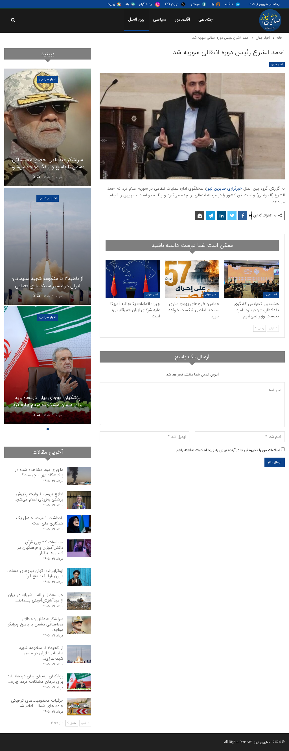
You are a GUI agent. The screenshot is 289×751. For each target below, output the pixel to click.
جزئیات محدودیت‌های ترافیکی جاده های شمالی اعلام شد (37, 703)
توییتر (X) (171, 4)
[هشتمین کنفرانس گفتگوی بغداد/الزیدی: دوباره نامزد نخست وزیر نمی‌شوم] (251, 279)
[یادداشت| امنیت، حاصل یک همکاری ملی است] (79, 524)
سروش (195, 4)
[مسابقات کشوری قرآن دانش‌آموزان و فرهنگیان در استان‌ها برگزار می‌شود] (79, 548)
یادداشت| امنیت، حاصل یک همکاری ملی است (39, 521)
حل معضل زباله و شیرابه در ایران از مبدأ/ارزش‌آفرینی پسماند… (35, 598)
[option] (47, 247)
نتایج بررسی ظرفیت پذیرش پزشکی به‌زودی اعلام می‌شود (39, 497)
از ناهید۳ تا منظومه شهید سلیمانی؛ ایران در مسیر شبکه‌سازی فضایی (48, 282)
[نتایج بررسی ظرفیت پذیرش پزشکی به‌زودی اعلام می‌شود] (79, 500)
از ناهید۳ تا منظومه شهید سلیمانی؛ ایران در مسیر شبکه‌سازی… (41, 653)
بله (127, 4)
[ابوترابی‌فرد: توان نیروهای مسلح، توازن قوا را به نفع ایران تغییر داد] (79, 577)
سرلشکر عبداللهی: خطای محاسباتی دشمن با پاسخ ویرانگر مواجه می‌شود (47, 163)
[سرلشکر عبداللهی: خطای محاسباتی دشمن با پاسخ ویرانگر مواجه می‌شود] (48, 127)
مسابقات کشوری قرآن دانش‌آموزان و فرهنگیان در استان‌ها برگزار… (40, 547)
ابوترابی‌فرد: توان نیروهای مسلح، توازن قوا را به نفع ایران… (35, 573)
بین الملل (136, 19)
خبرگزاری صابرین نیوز (224, 188)
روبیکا (111, 4)
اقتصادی (182, 19)
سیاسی (159, 19)
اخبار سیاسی (47, 79)
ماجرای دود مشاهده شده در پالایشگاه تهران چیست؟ (39, 472)
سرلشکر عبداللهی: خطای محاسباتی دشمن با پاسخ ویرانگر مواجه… (35, 624)
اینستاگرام (145, 4)
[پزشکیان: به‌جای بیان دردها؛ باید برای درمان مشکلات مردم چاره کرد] (48, 365)
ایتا (212, 4)
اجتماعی (206, 19)
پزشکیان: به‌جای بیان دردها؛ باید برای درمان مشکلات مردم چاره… (35, 679)
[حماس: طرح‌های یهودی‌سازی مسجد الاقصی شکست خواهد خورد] (192, 279)
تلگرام (229, 4)
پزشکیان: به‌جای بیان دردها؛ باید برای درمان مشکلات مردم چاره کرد (48, 401)
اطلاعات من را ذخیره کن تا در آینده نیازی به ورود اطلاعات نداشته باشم (228, 450)
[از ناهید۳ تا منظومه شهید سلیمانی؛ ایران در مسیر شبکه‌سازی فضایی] (48, 246)
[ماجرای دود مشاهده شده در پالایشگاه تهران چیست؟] (79, 476)
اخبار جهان (277, 64)
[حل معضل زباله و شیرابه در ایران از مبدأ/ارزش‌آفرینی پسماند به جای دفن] (79, 601)
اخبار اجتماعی (47, 198)
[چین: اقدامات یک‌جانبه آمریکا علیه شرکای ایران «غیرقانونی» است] (133, 279)
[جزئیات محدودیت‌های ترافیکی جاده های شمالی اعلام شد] (79, 707)
